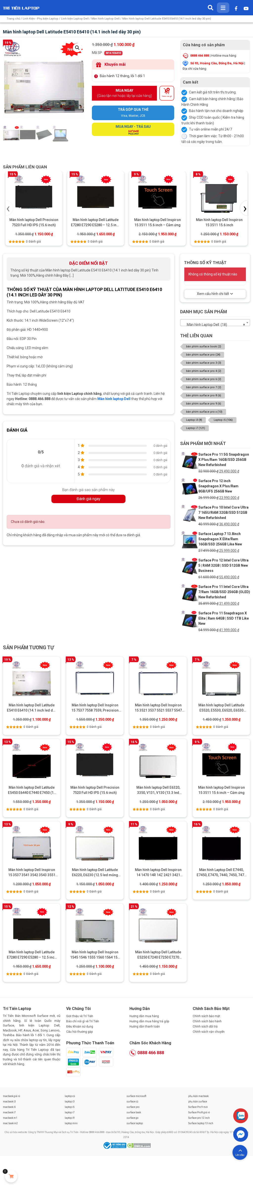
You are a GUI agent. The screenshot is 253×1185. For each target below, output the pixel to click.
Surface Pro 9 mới (198, 1107)
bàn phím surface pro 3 (203, 362)
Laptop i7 (195, 428)
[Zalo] (240, 1115)
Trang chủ (13, 18)
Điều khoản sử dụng (79, 1026)
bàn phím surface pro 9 (203, 403)
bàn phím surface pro (203, 354)
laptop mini (71, 1123)
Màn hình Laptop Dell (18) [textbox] (213, 325)
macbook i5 (9, 1107)
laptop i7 (70, 1112)
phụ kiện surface (197, 1101)
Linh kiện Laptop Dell (75, 18)
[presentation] (9, 208)
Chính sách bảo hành (207, 1021)
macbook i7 (9, 1112)
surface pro (132, 1107)
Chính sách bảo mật (206, 1016)
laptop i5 (70, 1107)
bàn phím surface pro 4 (203, 371)
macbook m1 (10, 1118)
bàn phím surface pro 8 (203, 395)
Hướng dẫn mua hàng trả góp (149, 1021)
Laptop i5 (223, 420)
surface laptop (134, 1123)
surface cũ (132, 1101)
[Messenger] (240, 1134)
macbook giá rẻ (11, 1096)
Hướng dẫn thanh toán (144, 1026)
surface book (133, 1112)
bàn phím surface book (203, 346)
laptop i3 (70, 1101)
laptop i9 (70, 1118)
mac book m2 (10, 1123)
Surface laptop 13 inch (200, 1123)
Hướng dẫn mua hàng (144, 1016)
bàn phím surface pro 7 (203, 387)
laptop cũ (70, 1096)
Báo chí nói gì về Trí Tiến (82, 1021)
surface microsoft (136, 1096)
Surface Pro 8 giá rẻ (199, 1112)
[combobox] (215, 322)
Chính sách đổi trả (205, 1026)
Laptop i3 (194, 420)
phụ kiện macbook (198, 1096)
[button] (77, 47)
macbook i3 (9, 1101)
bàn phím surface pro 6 (203, 379)
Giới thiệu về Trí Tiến (79, 1016)
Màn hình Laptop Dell (105, 18)
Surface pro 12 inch (199, 1118)
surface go (132, 1118)
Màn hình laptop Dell (113, 399)
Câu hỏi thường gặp (79, 1031)
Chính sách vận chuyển (209, 1031)
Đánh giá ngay (89, 498)
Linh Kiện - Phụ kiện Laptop (40, 18)
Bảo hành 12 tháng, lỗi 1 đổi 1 (122, 76)
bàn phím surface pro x (204, 411)
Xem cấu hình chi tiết (213, 294)
